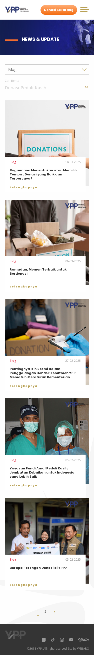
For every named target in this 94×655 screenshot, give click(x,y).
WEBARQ (83, 649)
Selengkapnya (24, 187)
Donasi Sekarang (59, 10)
